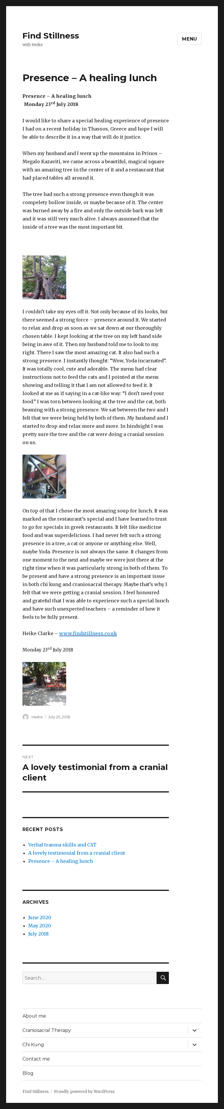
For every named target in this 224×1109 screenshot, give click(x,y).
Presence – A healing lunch (60, 861)
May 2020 (39, 926)
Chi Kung (33, 1044)
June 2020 (39, 917)
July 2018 (38, 934)
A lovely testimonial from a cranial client (76, 853)
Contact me (36, 1059)
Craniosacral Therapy (46, 1030)
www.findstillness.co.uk (88, 633)
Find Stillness (50, 36)
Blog (28, 1073)
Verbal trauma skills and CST (62, 845)
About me (34, 1016)
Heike (37, 717)
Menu (189, 39)
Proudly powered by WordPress (84, 1091)
